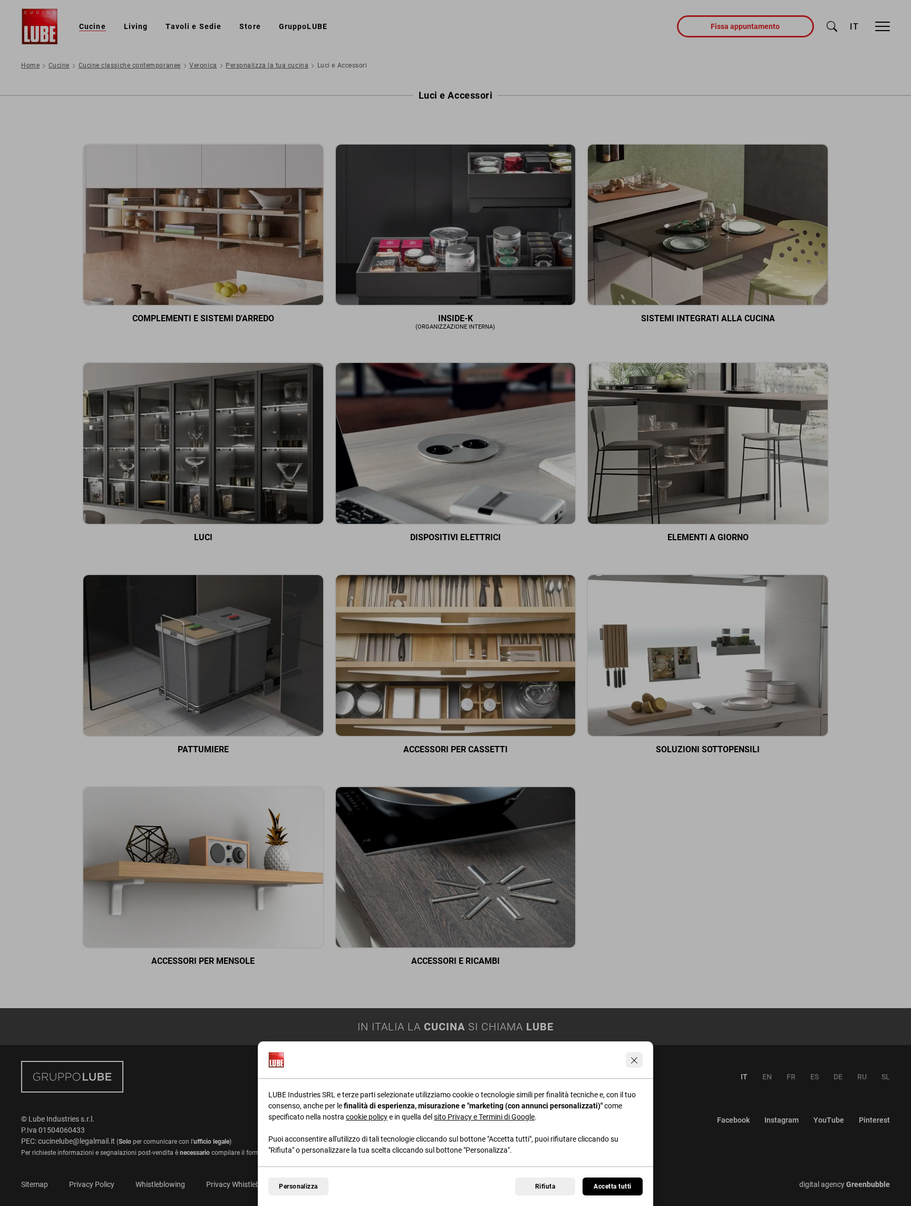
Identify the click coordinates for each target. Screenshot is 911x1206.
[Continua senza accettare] (634, 1060)
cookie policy (366, 1117)
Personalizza (298, 1186)
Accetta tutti (612, 1186)
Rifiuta (545, 1186)
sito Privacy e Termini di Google (484, 1117)
